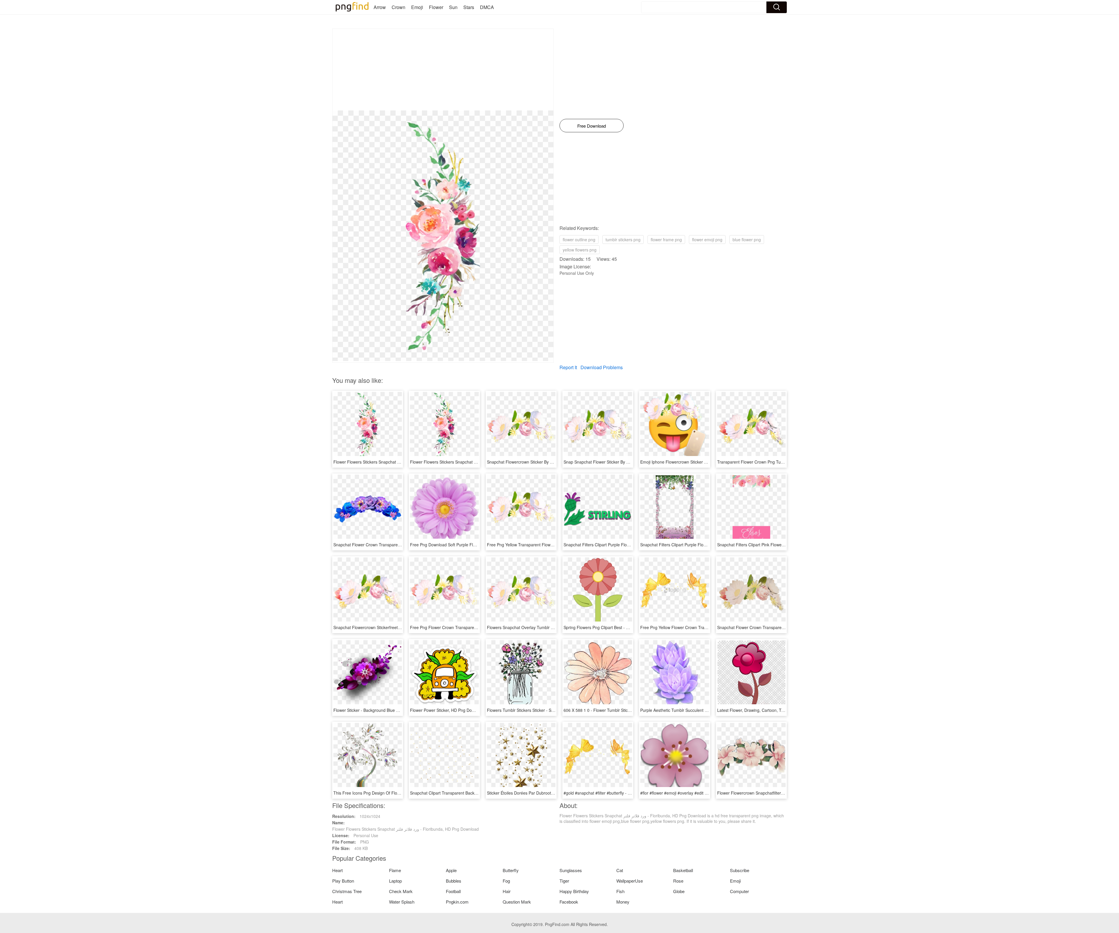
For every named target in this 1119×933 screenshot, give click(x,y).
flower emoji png (707, 239)
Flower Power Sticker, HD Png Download (447, 710)
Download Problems (601, 367)
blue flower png (747, 239)
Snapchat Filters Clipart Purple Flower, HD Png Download (616, 545)
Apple (451, 870)
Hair (507, 891)
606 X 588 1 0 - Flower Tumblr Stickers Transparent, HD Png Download (629, 710)
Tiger (564, 881)
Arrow (380, 7)
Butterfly (511, 870)
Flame (395, 870)
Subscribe (739, 870)
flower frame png (666, 239)
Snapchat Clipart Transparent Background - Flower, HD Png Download (475, 793)
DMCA (487, 7)
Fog (506, 881)
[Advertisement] (442, 69)
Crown (398, 7)
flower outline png (579, 239)
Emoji (417, 7)
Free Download (591, 126)
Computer (739, 891)
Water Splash (401, 902)
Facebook (569, 902)
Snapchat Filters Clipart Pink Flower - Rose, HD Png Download (775, 545)
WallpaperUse (629, 881)
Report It (568, 367)
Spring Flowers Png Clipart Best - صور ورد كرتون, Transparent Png (624, 627)
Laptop (395, 881)
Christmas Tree (347, 891)
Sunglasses (571, 870)
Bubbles (453, 881)
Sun (453, 7)
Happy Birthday (574, 891)
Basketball (683, 870)
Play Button (343, 881)
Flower (436, 7)
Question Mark (517, 902)
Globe (679, 891)
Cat (619, 870)
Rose (678, 881)
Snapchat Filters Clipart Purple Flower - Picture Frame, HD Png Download (708, 545)
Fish (620, 891)
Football (453, 891)
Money (622, 902)
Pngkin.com (457, 902)
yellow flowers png (580, 250)
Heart (337, 870)
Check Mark (401, 891)
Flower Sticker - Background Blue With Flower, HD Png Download (393, 710)
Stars (468, 7)
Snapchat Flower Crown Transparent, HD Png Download (769, 627)
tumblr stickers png (623, 239)
